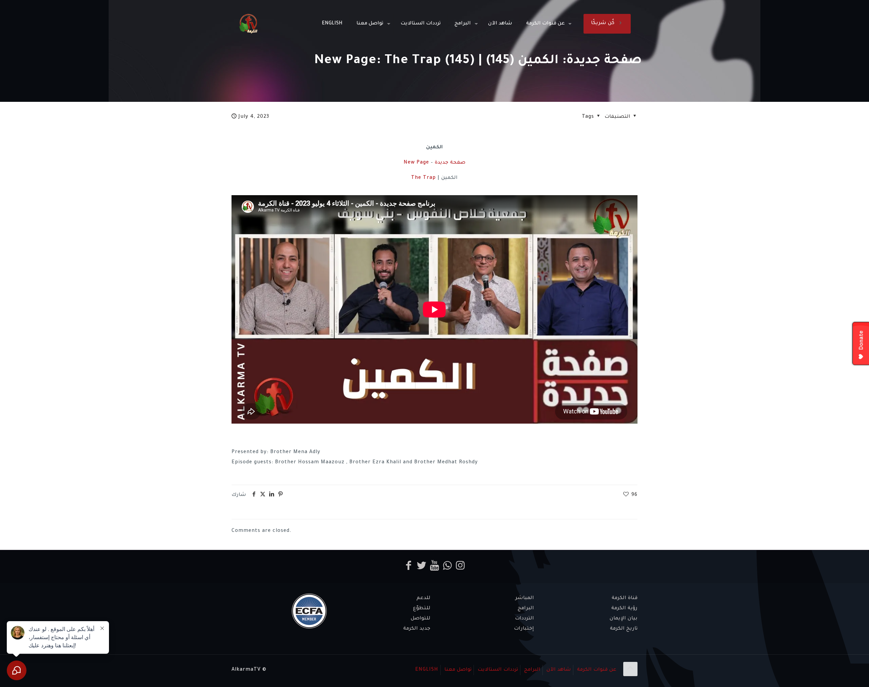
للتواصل (420, 618)
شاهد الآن (559, 670)
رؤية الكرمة (624, 608)
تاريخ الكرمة (623, 629)
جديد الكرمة (416, 629)
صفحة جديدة (450, 163)
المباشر (524, 598)
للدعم (423, 598)
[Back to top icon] (630, 669)
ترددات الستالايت (498, 670)
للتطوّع (421, 608)
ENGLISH (426, 670)
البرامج (526, 608)
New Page (416, 163)
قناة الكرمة (624, 598)
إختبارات (524, 629)
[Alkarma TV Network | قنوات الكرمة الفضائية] (248, 24)
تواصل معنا (458, 670)
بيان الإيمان (623, 618)
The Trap (423, 178)
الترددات (524, 618)
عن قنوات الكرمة (596, 670)
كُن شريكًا (602, 23)
